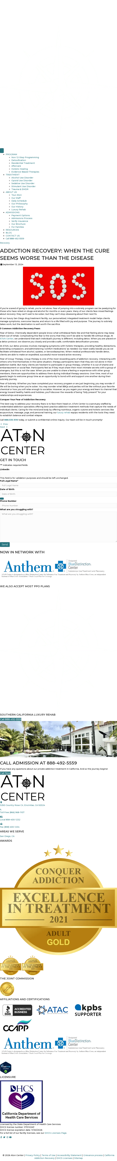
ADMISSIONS (13, 212)
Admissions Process (21, 218)
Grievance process (93, 1155)
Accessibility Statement (69, 1155)
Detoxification (18, 160)
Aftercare (16, 166)
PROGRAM (11, 154)
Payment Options (20, 215)
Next (3, 427)
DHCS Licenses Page (55, 1133)
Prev (5, 424)
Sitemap (78, 1158)
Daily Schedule (19, 201)
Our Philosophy (19, 203)
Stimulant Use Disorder (23, 186)
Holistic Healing (19, 169)
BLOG (9, 232)
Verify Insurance (19, 221)
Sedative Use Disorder (22, 183)
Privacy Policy (32, 1155)
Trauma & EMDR (19, 189)
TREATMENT (13, 174)
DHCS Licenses (64, 1158)
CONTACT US (13, 235)
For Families (17, 227)
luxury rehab (63, 412)
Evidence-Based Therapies (25, 172)
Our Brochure (18, 224)
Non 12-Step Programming (25, 157)
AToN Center (6, 338)
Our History (17, 206)
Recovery (5, 243)
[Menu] (2, 150)
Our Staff (16, 198)
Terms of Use (48, 1155)
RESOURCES (12, 230)
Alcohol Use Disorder (22, 177)
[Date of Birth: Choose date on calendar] (2, 499)
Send (5, 544)
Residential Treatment (23, 163)
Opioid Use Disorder (21, 180)
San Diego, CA (7, 836)
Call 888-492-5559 (15, 238)
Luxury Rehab (18, 209)
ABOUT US (11, 192)
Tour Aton (16, 195)
